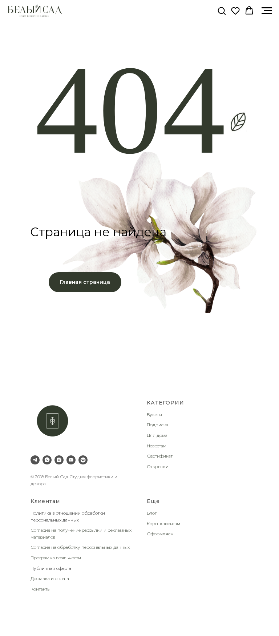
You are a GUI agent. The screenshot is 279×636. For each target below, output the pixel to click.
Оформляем (160, 533)
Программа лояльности (56, 557)
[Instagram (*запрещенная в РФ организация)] (59, 459)
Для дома (157, 435)
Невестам (156, 445)
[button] (221, 10)
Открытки (158, 466)
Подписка (157, 424)
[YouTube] (71, 459)
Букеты (154, 414)
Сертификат (160, 456)
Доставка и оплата (50, 578)
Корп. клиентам (163, 523)
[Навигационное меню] (267, 11)
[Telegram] (35, 459)
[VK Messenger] (83, 459)
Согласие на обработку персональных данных (80, 547)
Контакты (40, 589)
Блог (152, 513)
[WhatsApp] (47, 459)
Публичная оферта (51, 568)
